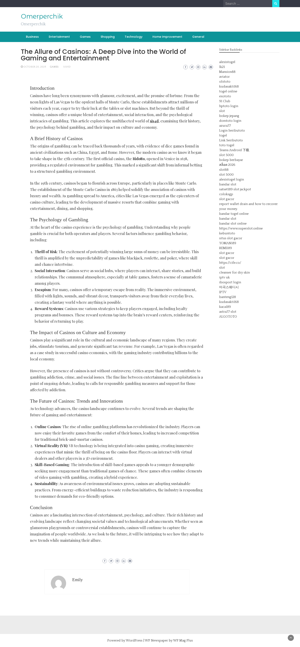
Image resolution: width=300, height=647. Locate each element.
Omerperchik (42, 16)
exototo (225, 96)
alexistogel (227, 62)
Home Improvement (167, 37)
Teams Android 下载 (234, 150)
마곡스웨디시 (229, 287)
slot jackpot (242, 189)
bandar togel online (234, 214)
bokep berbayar (231, 160)
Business (32, 37)
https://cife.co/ (230, 263)
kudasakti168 (229, 86)
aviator (224, 77)
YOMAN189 (227, 243)
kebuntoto (227, 233)
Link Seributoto (231, 140)
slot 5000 (226, 155)
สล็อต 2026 (227, 165)
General (198, 37)
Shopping (108, 37)
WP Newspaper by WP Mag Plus (169, 640)
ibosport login (230, 282)
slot (222, 111)
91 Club (224, 101)
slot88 (224, 170)
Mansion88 (227, 72)
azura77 (225, 125)
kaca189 (225, 307)
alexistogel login (231, 179)
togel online (228, 91)
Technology (133, 37)
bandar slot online (233, 223)
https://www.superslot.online (241, 228)
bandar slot (227, 184)
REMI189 (225, 248)
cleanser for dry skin (234, 272)
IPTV (222, 292)
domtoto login (230, 121)
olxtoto (224, 81)
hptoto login (228, 106)
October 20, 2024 (34, 66)
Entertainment (59, 37)
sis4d (67, 66)
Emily (77, 579)
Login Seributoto (232, 130)
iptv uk (224, 277)
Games (85, 37)
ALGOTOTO (228, 316)
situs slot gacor (230, 238)
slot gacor (226, 199)
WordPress (134, 640)
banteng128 (227, 297)
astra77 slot (227, 312)
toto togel (226, 145)
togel (223, 135)
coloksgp (226, 194)
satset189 (226, 189)
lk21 (222, 67)
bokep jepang (229, 116)
